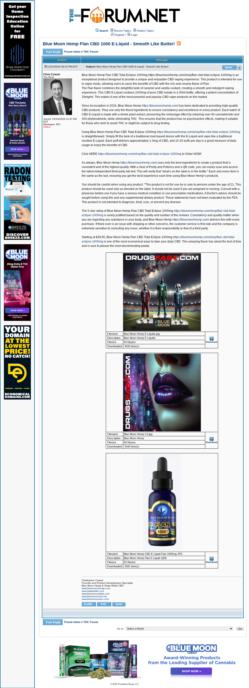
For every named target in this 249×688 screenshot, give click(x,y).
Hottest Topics (145, 30)
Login (133, 34)
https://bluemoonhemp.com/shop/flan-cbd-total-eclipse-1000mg (198, 132)
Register (119, 34)
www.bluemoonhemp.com (96, 588)
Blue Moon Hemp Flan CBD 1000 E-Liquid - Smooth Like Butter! (109, 43)
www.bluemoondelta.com (95, 593)
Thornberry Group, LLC (128, 684)
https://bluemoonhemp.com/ (160, 105)
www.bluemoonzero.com (95, 599)
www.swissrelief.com (93, 591)
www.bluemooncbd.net (94, 596)
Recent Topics (122, 30)
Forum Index (72, 51)
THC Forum (90, 51)
